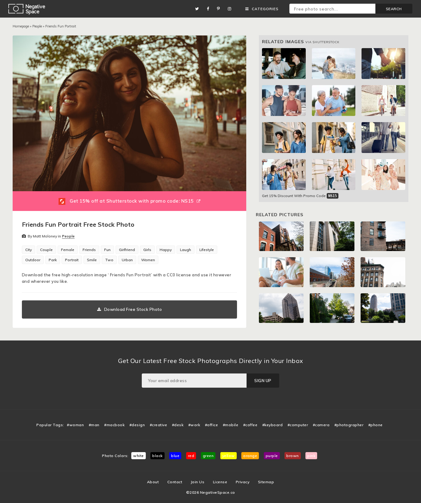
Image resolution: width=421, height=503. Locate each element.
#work (194, 425)
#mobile (231, 425)
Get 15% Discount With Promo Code (299, 195)
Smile (92, 260)
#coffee (250, 425)
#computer (298, 425)
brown (292, 455)
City (28, 249)
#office (211, 425)
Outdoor (32, 260)
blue (175, 455)
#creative (158, 425)
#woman (75, 425)
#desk (178, 425)
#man (94, 425)
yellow (228, 455)
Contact (174, 482)
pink (311, 455)
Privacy (243, 482)
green (208, 455)
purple (272, 455)
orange (250, 455)
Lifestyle (206, 249)
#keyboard (272, 425)
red (191, 455)
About (153, 482)
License (220, 482)
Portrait (72, 260)
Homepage (21, 26)
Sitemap (266, 482)
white (138, 455)
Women (148, 260)
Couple (46, 249)
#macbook (114, 425)
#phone (375, 425)
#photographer (349, 425)
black (157, 455)
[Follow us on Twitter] (198, 9)
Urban (127, 260)
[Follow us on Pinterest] (220, 9)
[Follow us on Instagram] (231, 9)
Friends (89, 249)
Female (67, 249)
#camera (321, 425)
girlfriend (127, 249)
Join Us (198, 482)
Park (53, 260)
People (37, 26)
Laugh (185, 249)
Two (109, 260)
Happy (166, 249)
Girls (147, 249)
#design (137, 425)
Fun (107, 249)
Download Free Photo (133, 309)
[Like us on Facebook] (209, 9)
